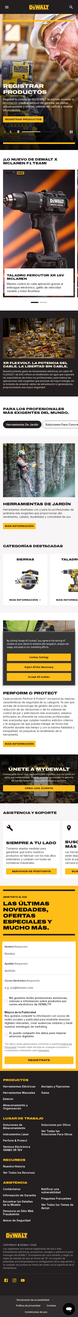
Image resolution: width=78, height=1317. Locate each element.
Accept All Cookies (39, 677)
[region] (39, 583)
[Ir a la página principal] (39, 7)
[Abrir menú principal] (7, 7)
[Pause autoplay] (71, 131)
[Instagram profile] (14, 1280)
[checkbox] (6, 1001)
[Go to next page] (62, 131)
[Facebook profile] (6, 1280)
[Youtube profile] (23, 1280)
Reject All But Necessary (39, 667)
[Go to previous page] (5, 131)
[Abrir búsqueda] (71, 7)
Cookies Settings (39, 657)
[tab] (22, 424)
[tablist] (39, 424)
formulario (43, 1050)
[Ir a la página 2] (43, 302)
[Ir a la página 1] (34, 302)
